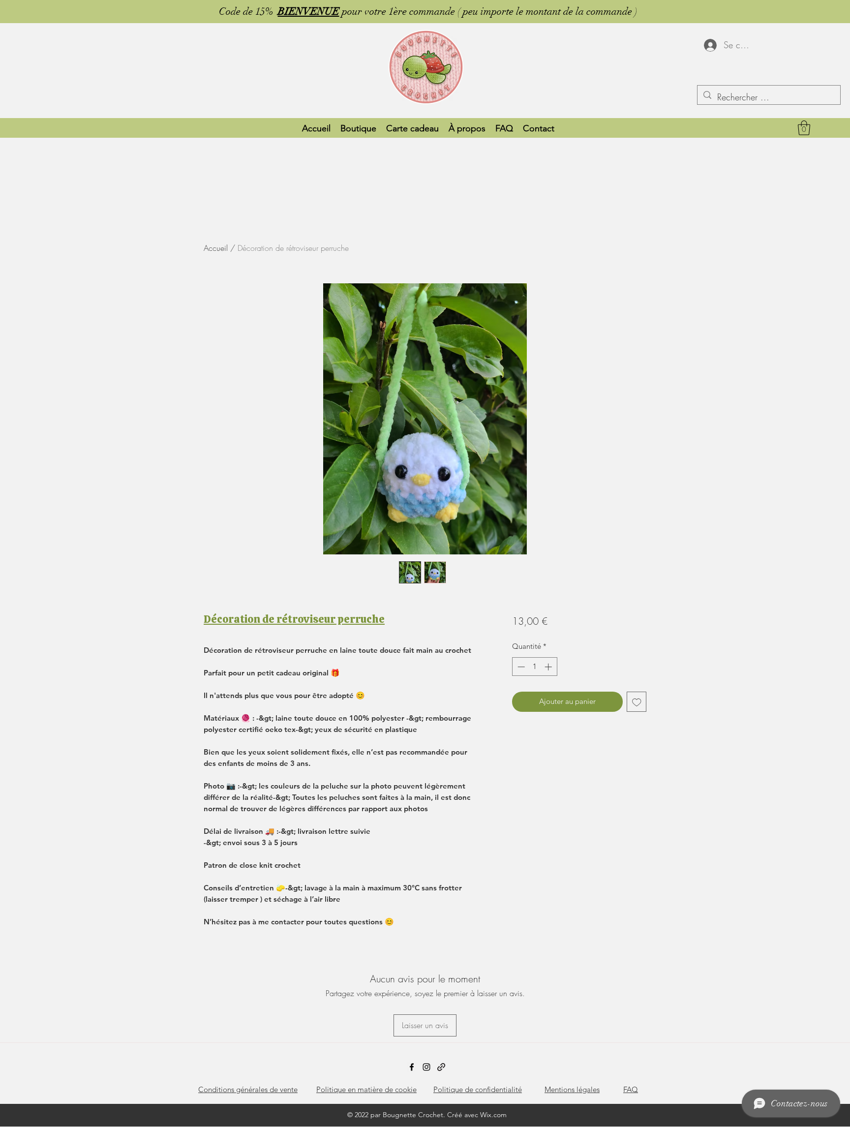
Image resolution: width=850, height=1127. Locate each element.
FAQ (630, 1089)
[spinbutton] (534, 667)
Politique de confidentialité (477, 1089)
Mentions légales (572, 1089)
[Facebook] (412, 1067)
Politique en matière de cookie (366, 1089)
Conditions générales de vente (248, 1089)
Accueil (216, 248)
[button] (804, 128)
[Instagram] (426, 1067)
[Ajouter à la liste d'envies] (637, 702)
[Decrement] (520, 667)
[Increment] (549, 667)
